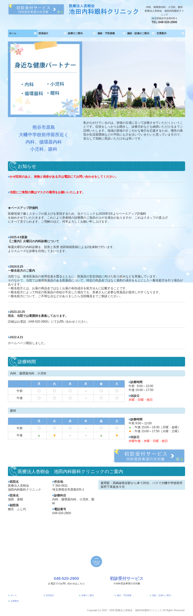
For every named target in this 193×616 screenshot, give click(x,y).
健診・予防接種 (106, 33)
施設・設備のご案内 (138, 33)
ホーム (12, 33)
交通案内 (161, 33)
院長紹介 (43, 33)
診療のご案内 (75, 33)
